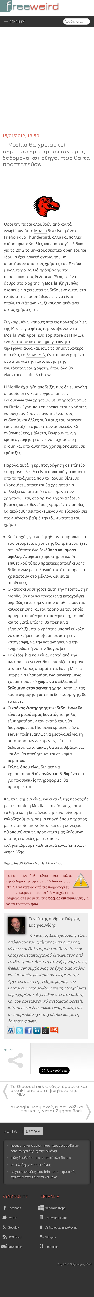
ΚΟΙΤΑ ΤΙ (22, 1131)
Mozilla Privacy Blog (48, 863)
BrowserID (35, 354)
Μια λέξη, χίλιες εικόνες (31, 1164)
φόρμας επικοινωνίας (65, 898)
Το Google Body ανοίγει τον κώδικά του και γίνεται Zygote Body (46, 1108)
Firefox (10, 237)
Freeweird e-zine (56, 1218)
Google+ (13, 1227)
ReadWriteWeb (23, 863)
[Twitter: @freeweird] (20, 1033)
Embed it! (51, 1247)
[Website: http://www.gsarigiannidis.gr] (11, 1033)
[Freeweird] (36, 6)
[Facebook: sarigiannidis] (28, 1033)
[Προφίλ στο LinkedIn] (37, 1033)
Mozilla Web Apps (20, 335)
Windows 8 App (55, 1208)
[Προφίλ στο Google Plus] (46, 1033)
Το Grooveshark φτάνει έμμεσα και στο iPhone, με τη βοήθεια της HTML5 (48, 1090)
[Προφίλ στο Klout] (54, 1033)
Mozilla (40, 230)
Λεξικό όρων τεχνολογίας (61, 1227)
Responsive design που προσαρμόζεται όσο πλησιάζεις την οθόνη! (45, 1148)
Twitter (11, 1218)
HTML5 (75, 335)
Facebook (14, 1208)
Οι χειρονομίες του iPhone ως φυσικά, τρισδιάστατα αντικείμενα (43, 1174)
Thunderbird (38, 237)
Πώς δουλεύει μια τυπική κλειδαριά (41, 1157)
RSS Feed (14, 1237)
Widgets (50, 1237)
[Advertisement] (47, 83)
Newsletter (14, 1247)
